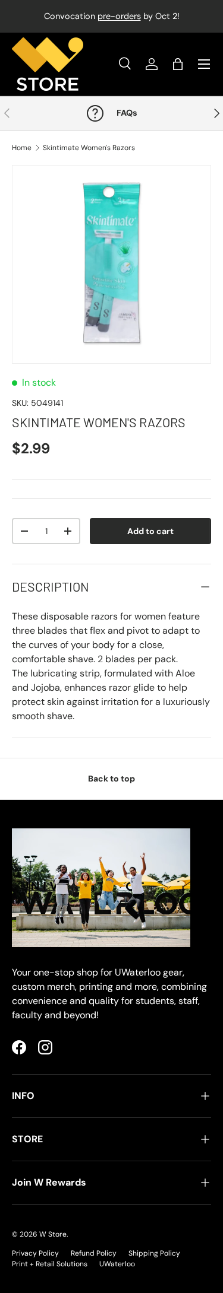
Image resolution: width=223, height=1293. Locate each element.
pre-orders (119, 16)
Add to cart (150, 531)
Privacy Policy (35, 1253)
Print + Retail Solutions (49, 1264)
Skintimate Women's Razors (89, 147)
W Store (53, 1234)
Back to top (111, 778)
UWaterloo (117, 1264)
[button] (178, 64)
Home (22, 147)
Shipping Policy (154, 1253)
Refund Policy (94, 1253)
